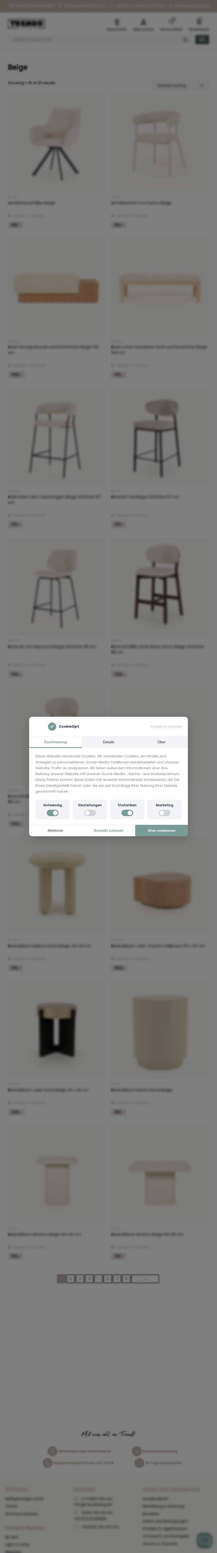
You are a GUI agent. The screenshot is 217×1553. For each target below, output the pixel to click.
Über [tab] (161, 742)
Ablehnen (55, 831)
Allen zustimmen (161, 831)
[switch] (52, 813)
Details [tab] (108, 742)
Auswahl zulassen (108, 831)
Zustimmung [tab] (55, 742)
